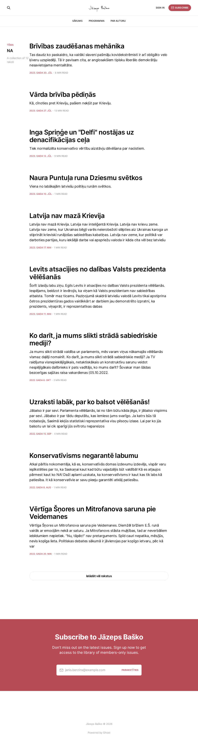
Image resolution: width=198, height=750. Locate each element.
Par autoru (118, 20)
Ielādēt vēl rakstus (99, 576)
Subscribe (181, 7)
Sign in (160, 7)
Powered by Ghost (99, 732)
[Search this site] (9, 8)
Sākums (77, 20)
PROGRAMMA (96, 20)
